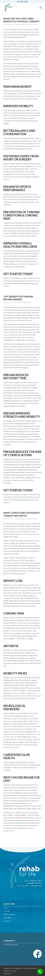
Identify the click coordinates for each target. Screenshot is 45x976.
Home (5, 908)
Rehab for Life (33, 24)
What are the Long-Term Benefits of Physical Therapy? (21, 20)
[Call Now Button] (40, 971)
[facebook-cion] (37, 954)
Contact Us (7, 921)
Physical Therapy (20, 24)
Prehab (17, 302)
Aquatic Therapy (20, 519)
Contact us (25, 283)
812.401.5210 (22, 1)
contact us (19, 823)
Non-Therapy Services (11, 945)
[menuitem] (40, 7)
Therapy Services (9, 914)
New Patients (8, 918)
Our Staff (6, 911)
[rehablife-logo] (18, 7)
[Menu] (40, 7)
